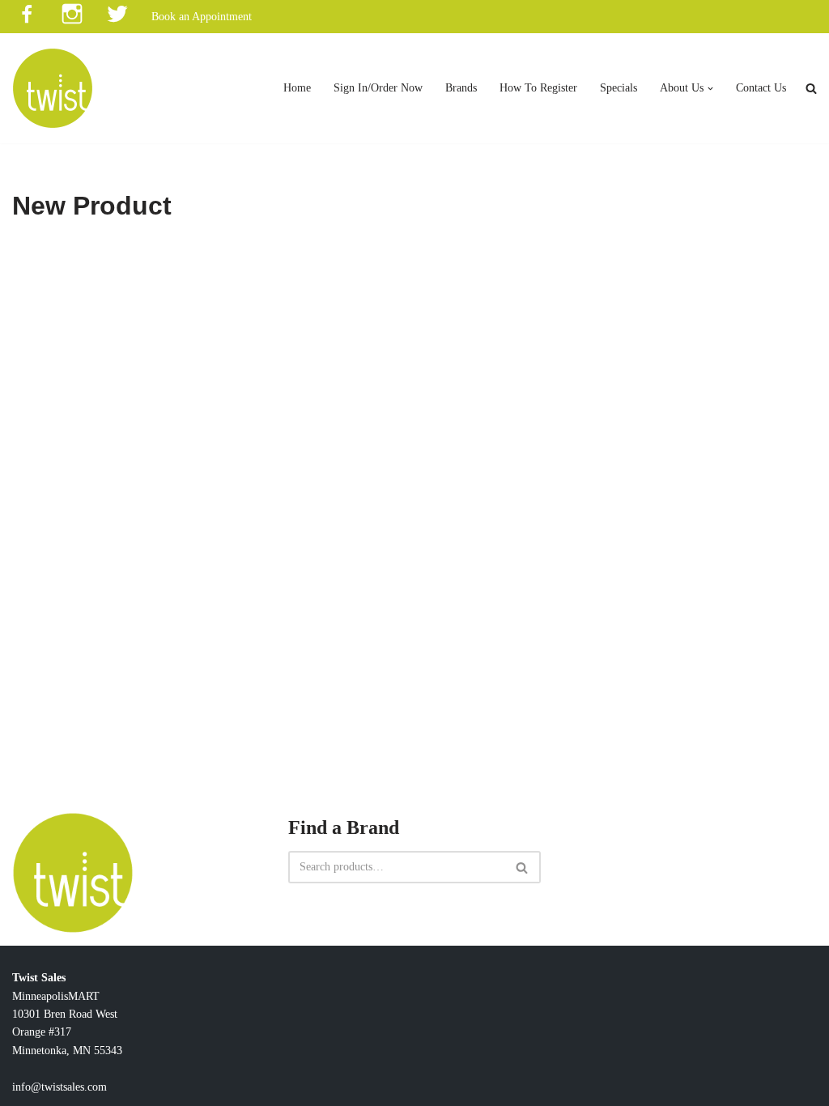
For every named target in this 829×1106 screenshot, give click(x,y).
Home (297, 88)
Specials (618, 88)
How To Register (538, 88)
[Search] (522, 867)
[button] (710, 88)
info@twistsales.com (59, 1087)
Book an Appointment (201, 17)
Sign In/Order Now (378, 88)
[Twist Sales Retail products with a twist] (52, 88)
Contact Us (761, 88)
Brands (461, 88)
